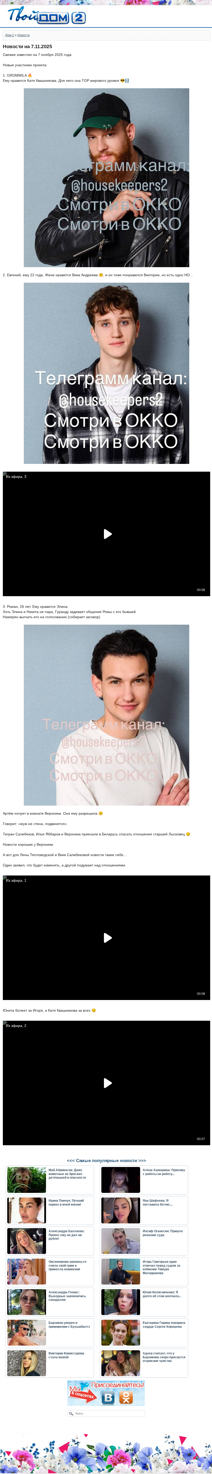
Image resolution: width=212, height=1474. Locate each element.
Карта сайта (14, 1471)
